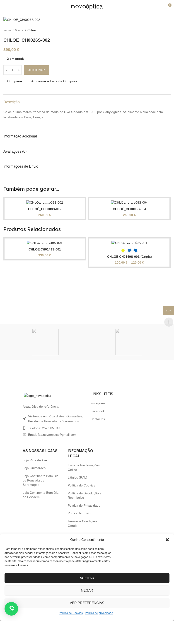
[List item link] (53, 428)
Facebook (97, 411)
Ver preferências (87, 603)
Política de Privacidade (84, 505)
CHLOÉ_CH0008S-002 (44, 209)
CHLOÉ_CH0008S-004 (129, 209)
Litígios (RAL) (77, 477)
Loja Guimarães (34, 468)
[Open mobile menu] (5, 6)
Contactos (97, 419)
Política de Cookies (71, 613)
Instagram (97, 403)
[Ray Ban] (45, 342)
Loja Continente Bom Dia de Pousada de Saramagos (40, 480)
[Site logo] (87, 6)
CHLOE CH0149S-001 (45, 249)
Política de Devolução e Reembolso (85, 495)
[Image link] (37, 395)
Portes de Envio (79, 513)
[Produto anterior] (159, 30)
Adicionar (36, 70)
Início (7, 30)
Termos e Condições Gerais (82, 523)
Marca (19, 30)
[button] (167, 539)
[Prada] (129, 342)
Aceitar (87, 578)
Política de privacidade (99, 613)
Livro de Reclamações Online (84, 467)
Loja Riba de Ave (35, 460)
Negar (87, 590)
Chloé (31, 30)
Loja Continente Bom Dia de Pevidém (40, 495)
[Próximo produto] (168, 30)
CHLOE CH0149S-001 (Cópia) (129, 256)
